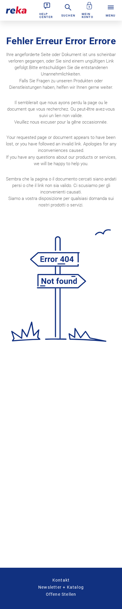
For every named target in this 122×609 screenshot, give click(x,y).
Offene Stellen (61, 594)
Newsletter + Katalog (61, 587)
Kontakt (61, 580)
